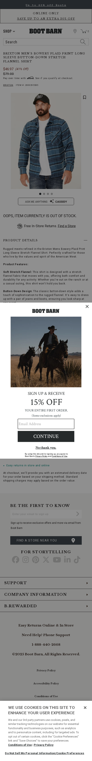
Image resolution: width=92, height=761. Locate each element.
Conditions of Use (20, 744)
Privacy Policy (43, 744)
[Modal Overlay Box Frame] (46, 380)
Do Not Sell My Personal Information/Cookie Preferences (44, 753)
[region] (46, 731)
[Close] (85, 707)
